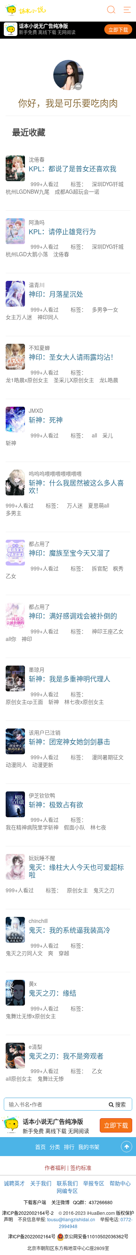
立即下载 (118, 29)
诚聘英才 (14, 1183)
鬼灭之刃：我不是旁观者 (66, 1056)
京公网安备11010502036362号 (96, 1236)
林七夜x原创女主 (84, 701)
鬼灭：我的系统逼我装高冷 (69, 930)
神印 (27, 638)
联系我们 (67, 1183)
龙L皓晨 (108, 380)
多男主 (14, 513)
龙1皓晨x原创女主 (27, 380)
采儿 (107, 435)
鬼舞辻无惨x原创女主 (31, 1016)
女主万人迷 (19, 317)
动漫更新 (42, 764)
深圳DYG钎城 (108, 184)
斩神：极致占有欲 (56, 804)
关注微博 (60, 1202)
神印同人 (48, 317)
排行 (69, 1146)
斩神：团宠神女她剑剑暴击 (69, 741)
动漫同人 (16, 764)
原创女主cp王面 (24, 701)
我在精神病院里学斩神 (32, 827)
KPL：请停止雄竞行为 (62, 231)
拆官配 (100, 568)
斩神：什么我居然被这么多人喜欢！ (76, 486)
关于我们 (40, 1183)
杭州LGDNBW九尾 (27, 191)
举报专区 (93, 1183)
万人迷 (75, 505)
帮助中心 (120, 1183)
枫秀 (118, 568)
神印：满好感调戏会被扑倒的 (73, 615)
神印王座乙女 (108, 631)
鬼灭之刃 (103, 890)
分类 (54, 1146)
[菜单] (127, 10)
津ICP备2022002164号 (32, 1236)
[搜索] (111, 10)
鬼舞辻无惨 (50, 1078)
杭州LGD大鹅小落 (27, 254)
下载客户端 (34, 1202)
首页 (40, 1146)
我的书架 (88, 1146)
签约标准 (80, 1167)
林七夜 (98, 827)
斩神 (11, 443)
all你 (11, 638)
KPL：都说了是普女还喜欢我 (72, 168)
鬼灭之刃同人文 (24, 953)
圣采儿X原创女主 (74, 380)
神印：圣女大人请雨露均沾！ (73, 357)
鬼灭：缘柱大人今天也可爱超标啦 (76, 870)
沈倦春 (61, 254)
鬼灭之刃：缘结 (52, 993)
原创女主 (77, 890)
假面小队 (74, 827)
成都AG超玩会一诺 (77, 191)
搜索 (120, 1104)
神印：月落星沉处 (56, 294)
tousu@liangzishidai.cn (71, 1219)
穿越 (64, 953)
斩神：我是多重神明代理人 (69, 678)
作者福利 (55, 1167)
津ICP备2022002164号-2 (28, 1213)
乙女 (11, 576)
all (94, 435)
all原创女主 (19, 1078)
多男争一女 (105, 309)
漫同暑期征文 (108, 757)
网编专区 (67, 1190)
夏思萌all (98, 505)
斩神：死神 (46, 420)
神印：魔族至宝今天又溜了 (69, 553)
